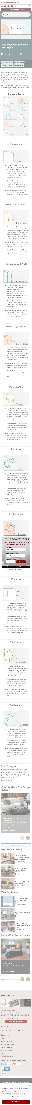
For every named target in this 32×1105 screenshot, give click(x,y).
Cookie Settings (16, 1097)
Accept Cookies (16, 1101)
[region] (16, 1094)
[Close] (30, 1086)
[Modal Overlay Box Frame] (16, 552)
